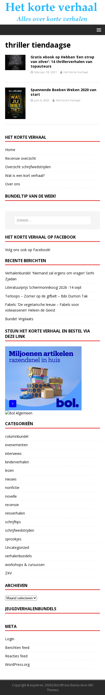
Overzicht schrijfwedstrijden (28, 166)
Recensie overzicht (20, 158)
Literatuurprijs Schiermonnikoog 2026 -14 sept (43, 287)
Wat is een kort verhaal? (25, 175)
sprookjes (13, 539)
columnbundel (16, 436)
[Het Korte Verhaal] (52, 21)
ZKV (8, 573)
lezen (9, 470)
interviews (13, 453)
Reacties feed (16, 656)
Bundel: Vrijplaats (19, 318)
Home (10, 149)
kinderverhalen (17, 461)
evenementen (16, 444)
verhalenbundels (18, 555)
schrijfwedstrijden (19, 530)
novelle (11, 496)
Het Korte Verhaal (75, 72)
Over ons (12, 183)
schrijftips (13, 521)
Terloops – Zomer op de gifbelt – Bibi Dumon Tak (46, 296)
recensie (12, 504)
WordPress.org (17, 664)
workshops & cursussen (25, 564)
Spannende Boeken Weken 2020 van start (63, 92)
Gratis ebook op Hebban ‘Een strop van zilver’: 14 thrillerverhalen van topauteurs (62, 62)
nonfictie (12, 487)
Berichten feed (17, 647)
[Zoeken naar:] (52, 220)
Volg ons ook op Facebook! (27, 249)
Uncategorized (17, 547)
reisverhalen (15, 513)
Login (9, 638)
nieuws (11, 479)
